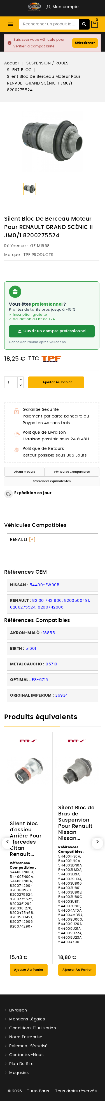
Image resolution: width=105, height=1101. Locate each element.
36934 (61, 695)
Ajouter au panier (57, 382)
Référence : (16, 246)
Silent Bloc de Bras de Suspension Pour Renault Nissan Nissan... (76, 823)
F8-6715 (40, 680)
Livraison (18, 1010)
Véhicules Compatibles (72, 471)
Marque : (13, 255)
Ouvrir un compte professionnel (55, 331)
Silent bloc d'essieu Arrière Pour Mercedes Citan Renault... (25, 839)
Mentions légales (27, 1019)
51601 (30, 649)
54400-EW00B (45, 585)
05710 (51, 664)
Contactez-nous (26, 1055)
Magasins (19, 1073)
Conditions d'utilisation (32, 1028)
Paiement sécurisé (28, 1046)
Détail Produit (24, 471)
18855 (49, 633)
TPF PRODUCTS (38, 255)
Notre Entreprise (25, 1037)
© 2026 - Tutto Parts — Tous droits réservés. (53, 1091)
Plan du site (21, 1064)
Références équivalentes (52, 481)
